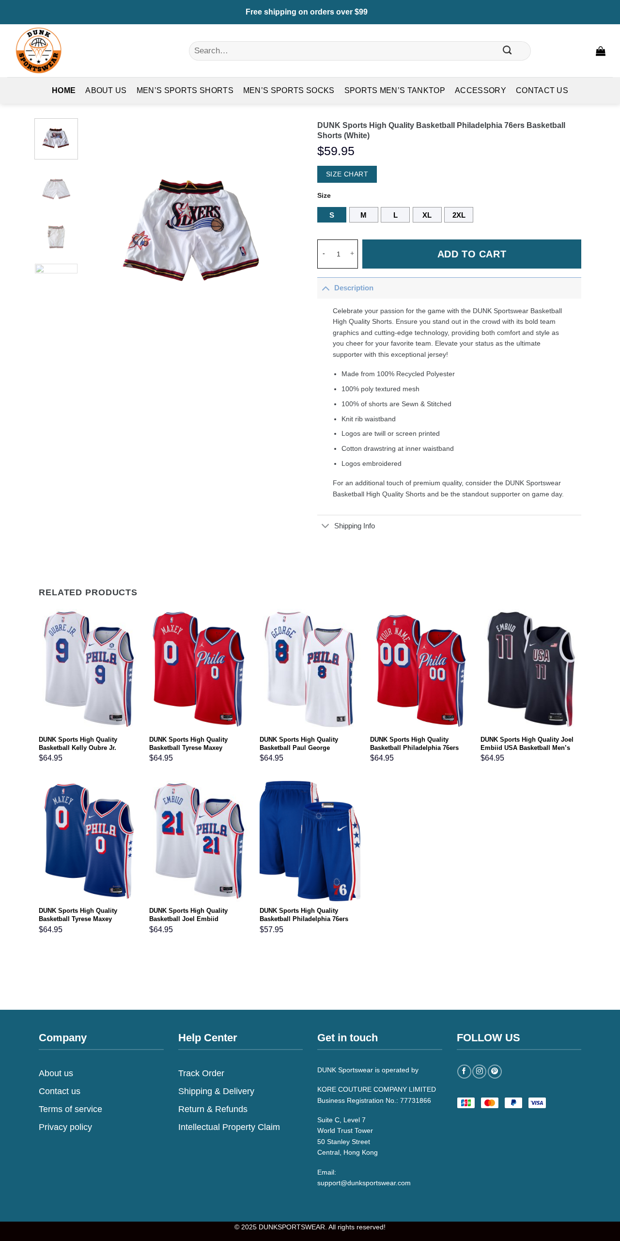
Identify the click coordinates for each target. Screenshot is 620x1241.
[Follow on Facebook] (464, 1072)
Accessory (480, 90)
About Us (106, 90)
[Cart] (600, 51)
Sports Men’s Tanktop (394, 90)
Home (64, 90)
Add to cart (472, 254)
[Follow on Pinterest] (495, 1072)
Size (324, 195)
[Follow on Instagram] (479, 1072)
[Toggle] (325, 288)
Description (353, 288)
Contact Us (542, 90)
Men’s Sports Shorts (185, 90)
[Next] (286, 227)
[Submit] (507, 51)
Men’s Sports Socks (289, 90)
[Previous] (100, 227)
